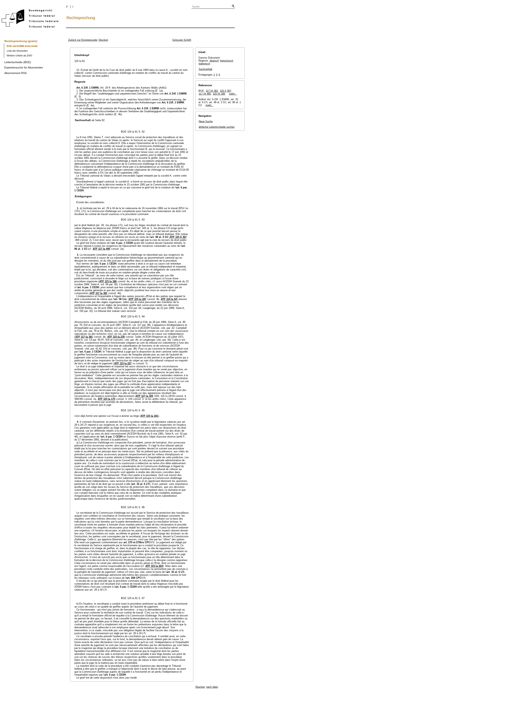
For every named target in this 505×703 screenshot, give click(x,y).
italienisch (204, 63)
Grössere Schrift (181, 39)
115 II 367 (225, 90)
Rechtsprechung (80, 18)
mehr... (233, 93)
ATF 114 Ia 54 (169, 299)
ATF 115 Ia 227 (123, 363)
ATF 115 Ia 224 (154, 566)
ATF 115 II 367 (178, 237)
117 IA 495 (205, 93)
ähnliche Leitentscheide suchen (217, 126)
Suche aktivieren (232, 6)
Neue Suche (206, 121)
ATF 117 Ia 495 (101, 248)
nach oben (212, 686)
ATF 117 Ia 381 (98, 293)
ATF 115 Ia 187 (137, 299)
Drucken (103, 39)
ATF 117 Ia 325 (144, 396)
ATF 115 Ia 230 (116, 336)
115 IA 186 (219, 93)
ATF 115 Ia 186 (108, 281)
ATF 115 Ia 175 (106, 398)
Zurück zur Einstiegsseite (82, 39)
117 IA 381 (212, 90)
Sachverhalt (205, 69)
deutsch (214, 60)
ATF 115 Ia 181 (149, 415)
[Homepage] (30, 19)
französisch (226, 60)
